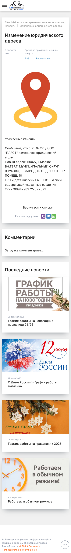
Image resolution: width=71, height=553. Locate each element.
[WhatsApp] (53, 216)
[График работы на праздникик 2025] (35, 417)
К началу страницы (34, 530)
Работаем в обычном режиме (30, 501)
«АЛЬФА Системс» (29, 546)
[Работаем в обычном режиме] (35, 474)
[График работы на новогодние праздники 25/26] (35, 294)
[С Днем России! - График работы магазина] (35, 355)
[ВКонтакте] (48, 216)
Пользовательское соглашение (19, 549)
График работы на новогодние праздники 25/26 (30, 322)
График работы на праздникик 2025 (35, 444)
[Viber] (43, 216)
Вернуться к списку (38, 207)
